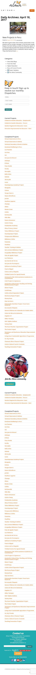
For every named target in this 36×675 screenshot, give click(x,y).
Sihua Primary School (11, 228)
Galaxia (7, 177)
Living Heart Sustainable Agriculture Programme (19, 336)
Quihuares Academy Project (13, 266)
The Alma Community (15, 72)
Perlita (7, 168)
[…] (17, 51)
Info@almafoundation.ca (18, 643)
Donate (18, 653)
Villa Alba (7, 217)
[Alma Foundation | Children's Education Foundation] (18, 4)
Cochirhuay (8, 290)
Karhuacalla (8, 215)
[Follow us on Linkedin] (24, 660)
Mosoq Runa (8, 298)
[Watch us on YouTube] (18, 660)
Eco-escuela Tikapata (11, 308)
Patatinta (7, 242)
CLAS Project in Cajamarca (12, 281)
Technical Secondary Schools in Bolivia (16, 144)
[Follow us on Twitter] (15, 660)
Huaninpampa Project (11, 234)
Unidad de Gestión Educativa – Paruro (16, 123)
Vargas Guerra (9, 193)
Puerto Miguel (9, 269)
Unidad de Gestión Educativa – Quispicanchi (17, 120)
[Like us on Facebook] (12, 660)
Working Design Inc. (26, 669)
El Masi (7, 163)
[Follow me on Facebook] (6, 10)
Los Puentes (8, 149)
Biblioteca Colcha (10, 239)
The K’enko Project (10, 329)
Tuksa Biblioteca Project (12, 231)
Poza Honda (8, 166)
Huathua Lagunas (10, 201)
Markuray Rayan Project (12, 296)
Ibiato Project (9, 287)
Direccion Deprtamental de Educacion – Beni (18, 128)
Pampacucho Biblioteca (12, 236)
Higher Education (12, 66)
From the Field (19, 40)
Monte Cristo (8, 209)
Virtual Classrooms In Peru (13, 139)
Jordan (7, 198)
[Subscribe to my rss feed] (2, 10)
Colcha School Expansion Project (14, 293)
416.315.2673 (18, 641)
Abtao (6, 206)
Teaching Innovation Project (13, 347)
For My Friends (9, 338)
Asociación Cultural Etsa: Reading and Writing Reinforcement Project (18, 284)
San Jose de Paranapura (12, 263)
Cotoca (7, 190)
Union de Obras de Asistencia (13, 313)
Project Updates (14, 70)
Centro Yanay (9, 223)
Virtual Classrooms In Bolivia (13, 141)
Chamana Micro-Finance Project (14, 341)
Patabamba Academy (11, 225)
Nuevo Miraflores (10, 196)
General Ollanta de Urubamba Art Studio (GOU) (19, 310)
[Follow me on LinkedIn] (12, 10)
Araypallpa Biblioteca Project (13, 252)
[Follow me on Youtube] (10, 10)
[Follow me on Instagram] (8, 10)
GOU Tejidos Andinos (11, 321)
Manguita (7, 187)
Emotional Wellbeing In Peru (13, 147)
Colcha (7, 212)
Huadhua (7, 244)
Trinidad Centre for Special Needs (15, 274)
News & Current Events (14, 68)
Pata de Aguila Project (11, 255)
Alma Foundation (12, 669)
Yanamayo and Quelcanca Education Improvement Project (20, 332)
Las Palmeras (9, 258)
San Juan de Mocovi (10, 158)
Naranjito (7, 171)
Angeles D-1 (8, 316)
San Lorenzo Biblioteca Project (14, 250)
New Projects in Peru (12, 37)
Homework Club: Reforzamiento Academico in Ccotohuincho (18, 277)
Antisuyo (7, 160)
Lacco (6, 182)
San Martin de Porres (11, 261)
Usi (6, 155)
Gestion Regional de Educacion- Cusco (16, 126)
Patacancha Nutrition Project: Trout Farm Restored (17, 304)
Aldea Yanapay (9, 318)
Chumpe (7, 204)
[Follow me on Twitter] (4, 10)
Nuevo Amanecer (10, 220)
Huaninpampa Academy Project (14, 185)
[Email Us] (14, 10)
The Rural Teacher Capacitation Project (16, 327)
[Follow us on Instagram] (21, 660)
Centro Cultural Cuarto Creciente (14, 344)
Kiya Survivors (9, 301)
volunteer (10, 384)
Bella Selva (8, 174)
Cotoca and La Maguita (12, 271)
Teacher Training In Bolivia (13, 247)
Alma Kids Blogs (12, 61)
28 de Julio (8, 179)
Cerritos (7, 152)
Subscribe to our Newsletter (18, 657)
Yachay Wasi (8, 324)
